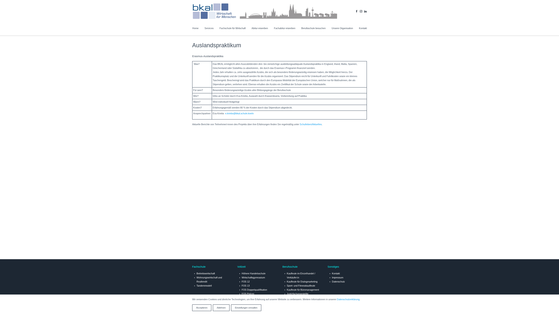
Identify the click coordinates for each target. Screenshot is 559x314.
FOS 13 (246, 285)
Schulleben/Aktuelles (311, 124)
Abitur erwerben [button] (260, 28)
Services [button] (209, 28)
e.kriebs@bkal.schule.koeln (239, 113)
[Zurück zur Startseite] (265, 11)
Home (195, 28)
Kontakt (363, 28)
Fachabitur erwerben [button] (284, 28)
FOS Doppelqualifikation (254, 290)
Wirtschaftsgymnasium (253, 277)
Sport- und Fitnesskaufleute (301, 285)
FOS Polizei (248, 294)
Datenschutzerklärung (348, 299)
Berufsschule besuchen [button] (313, 28)
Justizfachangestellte (297, 294)
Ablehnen (221, 307)
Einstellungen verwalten (246, 307)
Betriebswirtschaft (206, 273)
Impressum (337, 277)
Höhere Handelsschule (254, 273)
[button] (342, 28)
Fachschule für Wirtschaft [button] (233, 28)
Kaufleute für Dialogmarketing (302, 281)
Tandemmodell (204, 285)
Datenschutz (338, 281)
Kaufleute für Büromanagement (303, 290)
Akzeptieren (201, 307)
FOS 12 (246, 281)
